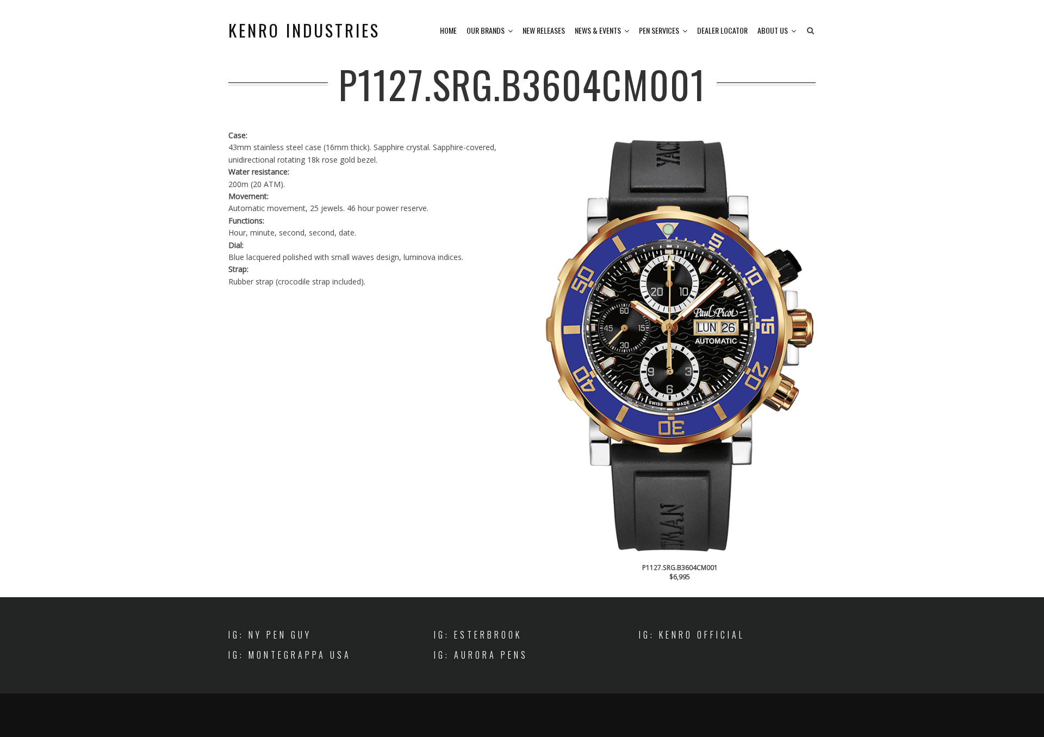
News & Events (598, 30)
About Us (772, 30)
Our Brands (486, 30)
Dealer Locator (722, 30)
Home (448, 30)
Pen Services (659, 30)
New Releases (544, 30)
